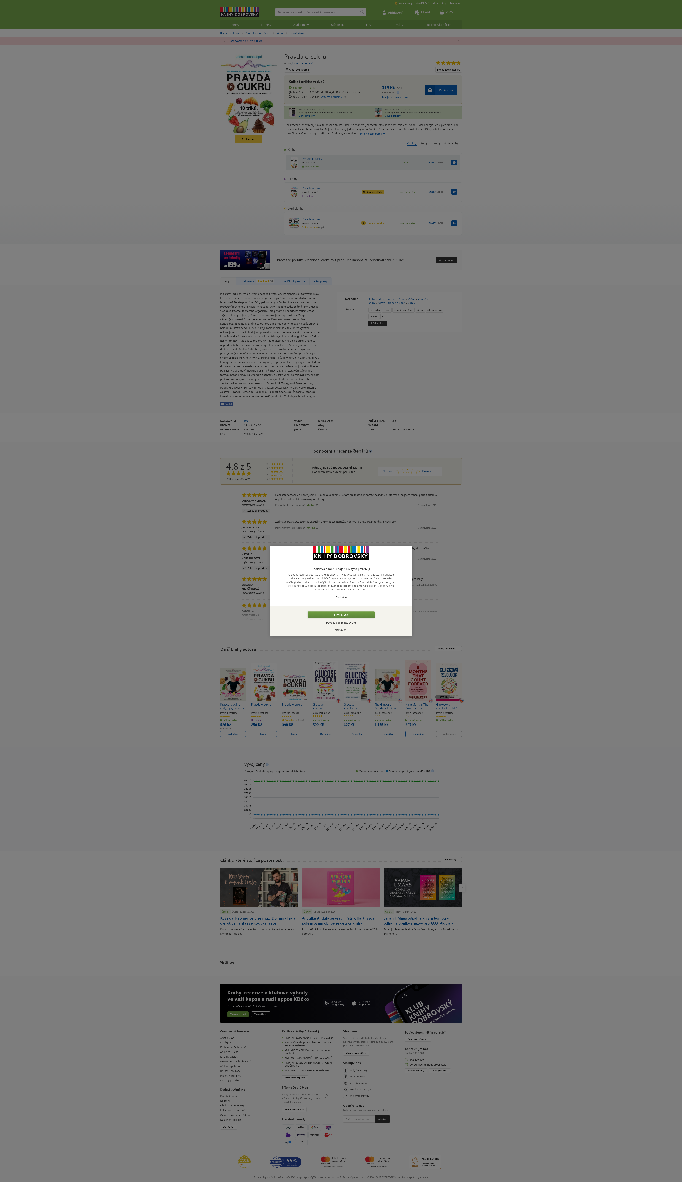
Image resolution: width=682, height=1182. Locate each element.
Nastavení (341, 630)
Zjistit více (341, 597)
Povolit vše (341, 614)
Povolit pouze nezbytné (341, 623)
